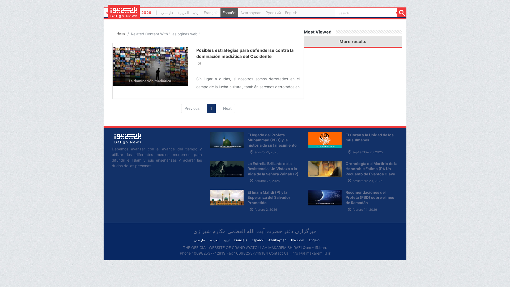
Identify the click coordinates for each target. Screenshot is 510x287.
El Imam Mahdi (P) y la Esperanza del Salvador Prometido (269, 197)
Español (229, 12)
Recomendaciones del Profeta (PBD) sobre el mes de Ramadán (370, 197)
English (291, 12)
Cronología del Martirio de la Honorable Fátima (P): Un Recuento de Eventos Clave (371, 168)
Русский (273, 12)
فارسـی (168, 13)
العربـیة (183, 12)
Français (211, 12)
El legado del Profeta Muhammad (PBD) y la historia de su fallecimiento (272, 140)
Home (121, 33)
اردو (196, 12)
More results (352, 41)
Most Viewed (318, 32)
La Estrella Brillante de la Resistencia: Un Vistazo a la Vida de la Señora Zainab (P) (273, 168)
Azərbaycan (250, 12)
